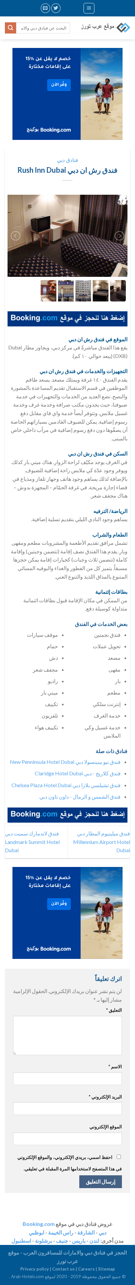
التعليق (114, 1010)
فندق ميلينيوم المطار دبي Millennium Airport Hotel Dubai (101, 841)
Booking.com (39, 1224)
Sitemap (106, 1269)
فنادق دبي (67, 160)
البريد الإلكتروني (105, 1096)
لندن (94, 1240)
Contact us (63, 1269)
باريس (79, 1240)
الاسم (115, 1066)
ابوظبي (36, 1232)
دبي (102, 1232)
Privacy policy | (36, 1269)
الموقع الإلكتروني (105, 1126)
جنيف (62, 1240)
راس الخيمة (60, 1232)
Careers (86, 1269)
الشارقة (86, 1232)
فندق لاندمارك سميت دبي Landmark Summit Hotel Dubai (32, 841)
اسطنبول (21, 1240)
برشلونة (43, 1240)
